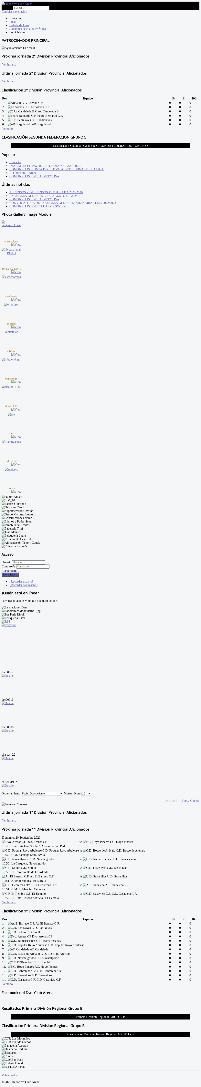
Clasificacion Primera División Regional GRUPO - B (100, 1034)
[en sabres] (11, 304)
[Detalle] (8, 675)
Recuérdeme (9, 570)
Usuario (6, 562)
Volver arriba (10, 1075)
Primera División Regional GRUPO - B (100, 1017)
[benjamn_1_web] (11, 225)
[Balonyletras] (11, 441)
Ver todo (7, 128)
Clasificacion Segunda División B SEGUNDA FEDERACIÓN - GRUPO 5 (100, 145)
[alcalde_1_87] (11, 386)
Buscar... (7, 7)
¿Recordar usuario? (21, 581)
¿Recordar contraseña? (23, 585)
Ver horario (9, 64)
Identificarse (10, 574)
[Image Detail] (16, 244)
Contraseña (9, 566)
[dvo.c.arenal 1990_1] (11, 253)
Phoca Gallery (190, 800)
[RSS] (6, 621)
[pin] (11, 414)
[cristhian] (11, 332)
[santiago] (11, 469)
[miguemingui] (11, 359)
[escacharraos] (11, 277)
